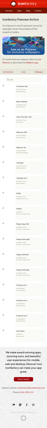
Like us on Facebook (26, 405)
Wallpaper (39, 72)
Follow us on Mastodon (20, 405)
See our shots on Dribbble (33, 405)
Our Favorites (8, 72)
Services (9, 10)
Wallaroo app (32, 62)
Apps (19, 10)
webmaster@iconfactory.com (31, 387)
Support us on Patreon (13, 405)
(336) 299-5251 (27, 392)
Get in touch (23, 379)
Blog (28, 10)
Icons (24, 72)
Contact (38, 10)
